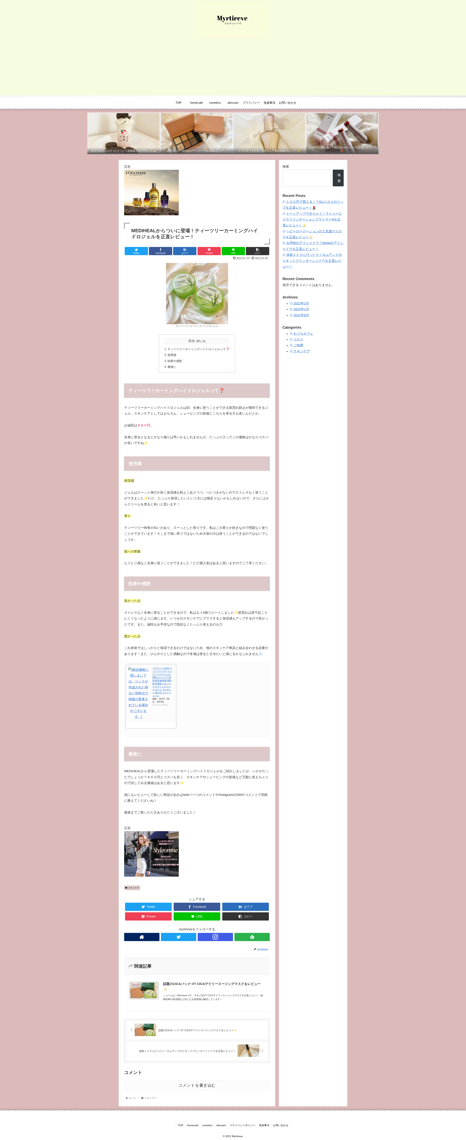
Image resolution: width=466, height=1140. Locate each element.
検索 (286, 166)
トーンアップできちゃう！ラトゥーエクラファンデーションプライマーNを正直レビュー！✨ (312, 219)
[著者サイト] (141, 937)
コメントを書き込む (197, 1085)
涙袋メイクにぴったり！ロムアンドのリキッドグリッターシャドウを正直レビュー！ (312, 260)
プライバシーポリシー (242, 1125)
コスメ (298, 339)
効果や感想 (174, 361)
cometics (207, 1125)
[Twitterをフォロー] (178, 937)
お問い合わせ (280, 1125)
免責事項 (264, 1125)
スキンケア (133, 887)
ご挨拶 (298, 345)
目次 (191, 341)
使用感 (171, 355)
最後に (171, 366)
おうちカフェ (303, 333)
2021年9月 (301, 315)
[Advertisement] (233, 70)
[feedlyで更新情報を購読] (252, 937)
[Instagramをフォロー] (215, 937)
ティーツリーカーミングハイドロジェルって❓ (198, 349)
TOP (180, 1125)
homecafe (192, 1125)
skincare (221, 1125)
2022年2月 (301, 303)
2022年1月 (301, 309)
